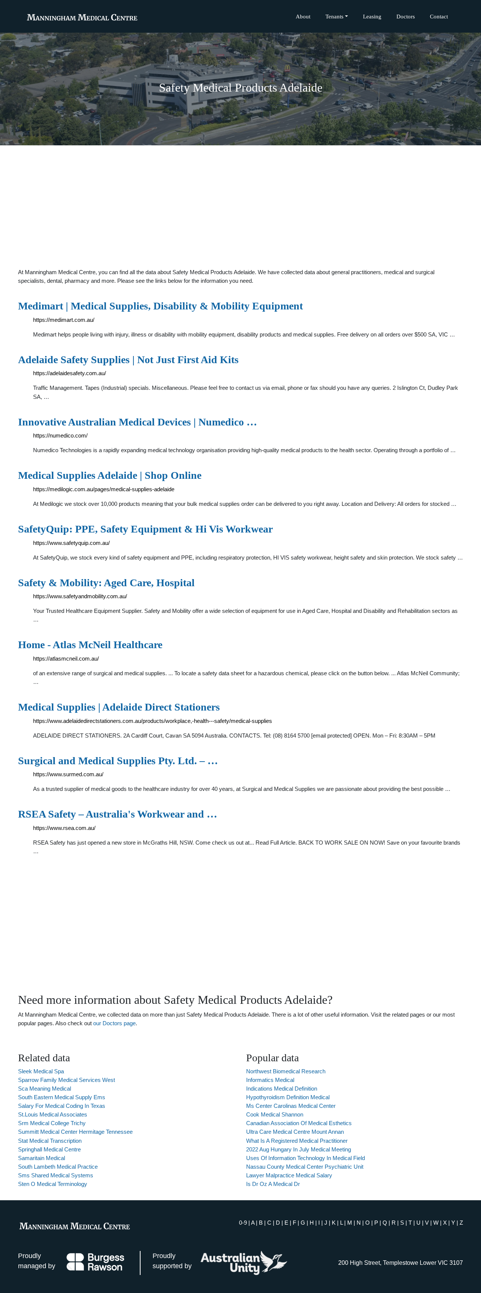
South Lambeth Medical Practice (58, 1166)
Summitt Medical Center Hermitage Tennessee (75, 1132)
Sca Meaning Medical (44, 1088)
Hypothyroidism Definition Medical (288, 1097)
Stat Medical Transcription (50, 1141)
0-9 (243, 1222)
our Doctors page (114, 1023)
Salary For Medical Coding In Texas (61, 1106)
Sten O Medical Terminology (52, 1184)
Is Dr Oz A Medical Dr (273, 1184)
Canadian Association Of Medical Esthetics (299, 1123)
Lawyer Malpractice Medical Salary (289, 1175)
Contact (439, 16)
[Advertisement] (240, 206)
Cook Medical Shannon (274, 1114)
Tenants (334, 16)
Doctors (405, 16)
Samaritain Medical (41, 1158)
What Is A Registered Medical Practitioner (297, 1141)
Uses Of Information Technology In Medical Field (305, 1158)
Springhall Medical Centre (49, 1149)
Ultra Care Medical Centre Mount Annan (295, 1132)
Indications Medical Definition (281, 1088)
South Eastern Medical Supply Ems (61, 1097)
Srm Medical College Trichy (52, 1123)
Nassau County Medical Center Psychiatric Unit (304, 1166)
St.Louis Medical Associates (52, 1114)
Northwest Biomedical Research (285, 1071)
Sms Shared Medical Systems (55, 1175)
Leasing (372, 16)
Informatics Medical (270, 1080)
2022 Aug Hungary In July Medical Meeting (298, 1149)
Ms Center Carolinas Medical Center (291, 1106)
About (303, 16)
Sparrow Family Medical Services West (66, 1080)
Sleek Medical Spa (41, 1071)
